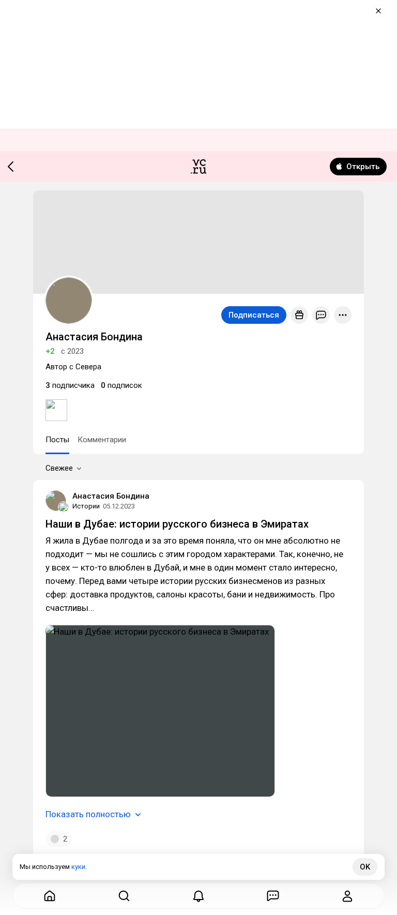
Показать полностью (88, 814)
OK (365, 867)
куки (78, 867)
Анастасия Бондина (110, 496)
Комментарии (102, 439)
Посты (57, 439)
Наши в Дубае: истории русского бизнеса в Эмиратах (177, 524)
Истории (86, 506)
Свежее (59, 468)
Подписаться (253, 315)
